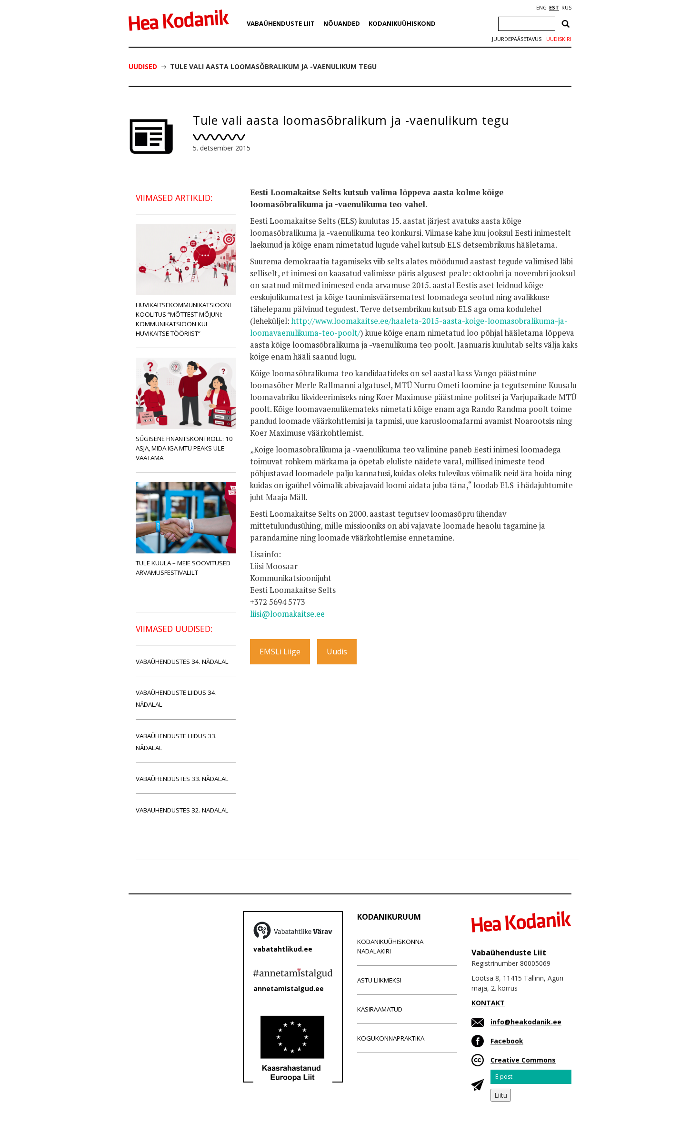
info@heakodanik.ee (525, 1021)
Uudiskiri (558, 39)
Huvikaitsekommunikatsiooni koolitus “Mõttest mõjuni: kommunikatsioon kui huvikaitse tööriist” (183, 319)
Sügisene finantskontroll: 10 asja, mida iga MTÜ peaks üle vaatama (184, 448)
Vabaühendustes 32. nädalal (182, 810)
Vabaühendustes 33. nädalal (182, 778)
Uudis (337, 651)
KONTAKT (488, 1002)
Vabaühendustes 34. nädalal (182, 661)
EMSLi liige (280, 651)
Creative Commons (523, 1059)
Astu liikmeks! (379, 980)
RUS (566, 7)
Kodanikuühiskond (402, 23)
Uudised (143, 66)
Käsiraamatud (379, 1009)
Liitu (500, 1095)
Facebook (506, 1040)
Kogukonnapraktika (390, 1038)
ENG (541, 7)
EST (554, 7)
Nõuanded (341, 23)
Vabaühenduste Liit (281, 23)
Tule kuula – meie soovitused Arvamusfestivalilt (183, 568)
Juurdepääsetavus (516, 39)
